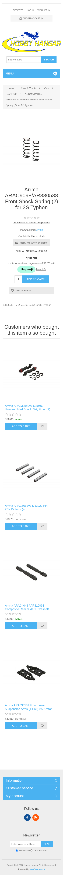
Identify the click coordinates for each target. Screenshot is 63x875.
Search (49, 59)
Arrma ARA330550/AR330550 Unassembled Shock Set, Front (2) (27, 407)
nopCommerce (37, 869)
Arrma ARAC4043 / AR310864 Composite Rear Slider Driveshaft (27, 607)
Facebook (27, 817)
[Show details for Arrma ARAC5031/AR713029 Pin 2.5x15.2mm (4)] (31, 472)
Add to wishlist (23, 290)
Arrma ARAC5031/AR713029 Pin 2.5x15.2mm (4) (26, 507)
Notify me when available (34, 242)
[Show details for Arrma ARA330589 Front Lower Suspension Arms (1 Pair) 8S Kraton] (31, 671)
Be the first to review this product (31, 222)
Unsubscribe (40, 850)
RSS (35, 817)
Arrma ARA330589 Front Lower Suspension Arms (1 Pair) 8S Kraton (28, 707)
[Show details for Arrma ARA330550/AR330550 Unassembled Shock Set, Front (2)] (31, 372)
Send (47, 844)
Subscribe (24, 850)
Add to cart (35, 279)
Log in (30, 10)
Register (18, 10)
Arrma (39, 229)
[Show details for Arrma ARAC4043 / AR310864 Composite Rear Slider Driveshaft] (31, 572)
